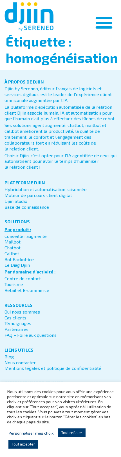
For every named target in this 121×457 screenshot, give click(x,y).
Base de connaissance (27, 207)
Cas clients (15, 317)
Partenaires (16, 329)
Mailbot (13, 241)
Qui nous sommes (22, 311)
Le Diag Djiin (17, 265)
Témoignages (18, 323)
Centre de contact (23, 278)
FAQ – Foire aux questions (31, 335)
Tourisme (14, 284)
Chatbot (13, 247)
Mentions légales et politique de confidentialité (53, 368)
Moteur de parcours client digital (38, 195)
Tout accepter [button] (23, 444)
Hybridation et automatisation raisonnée (46, 189)
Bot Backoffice (19, 259)
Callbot (12, 253)
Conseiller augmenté (26, 236)
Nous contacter (20, 362)
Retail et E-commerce (27, 290)
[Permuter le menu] (104, 22)
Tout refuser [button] (71, 432)
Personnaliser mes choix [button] (31, 432)
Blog (9, 356)
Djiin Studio (16, 201)
